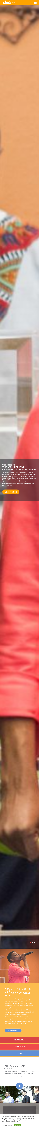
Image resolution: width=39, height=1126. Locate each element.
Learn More (11, 497)
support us (13, 1031)
